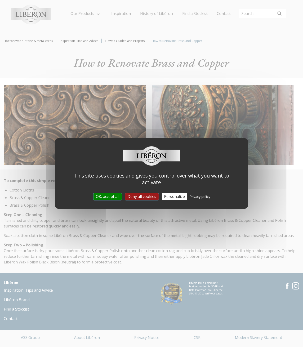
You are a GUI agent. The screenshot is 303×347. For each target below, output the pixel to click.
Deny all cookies (142, 196)
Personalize (174, 196)
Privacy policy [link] (200, 196)
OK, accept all (107, 196)
